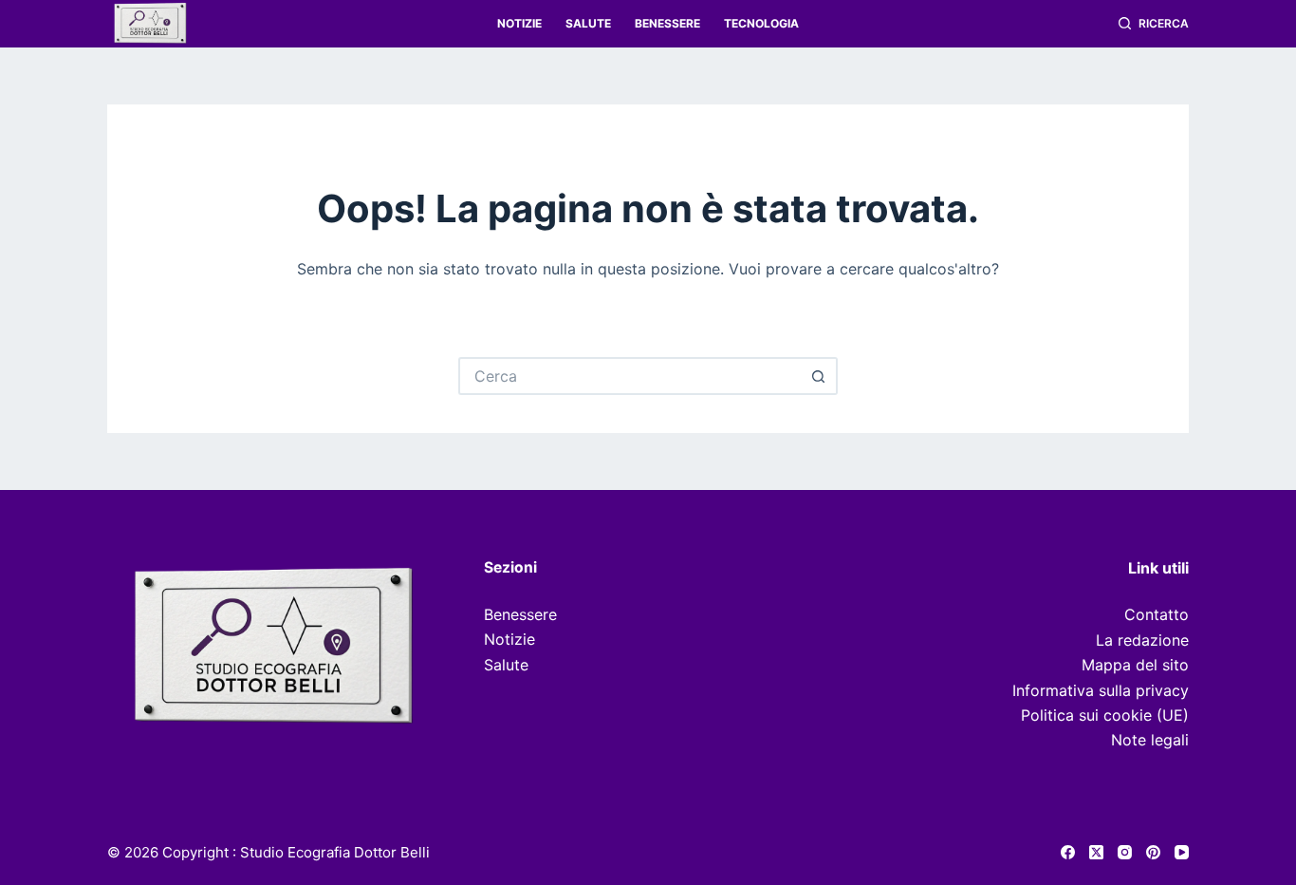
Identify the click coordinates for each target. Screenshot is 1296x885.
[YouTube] (1182, 852)
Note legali (1150, 739)
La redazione (1142, 640)
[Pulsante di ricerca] (819, 376)
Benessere (667, 23)
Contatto (1156, 614)
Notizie (519, 23)
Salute (588, 23)
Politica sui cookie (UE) (1105, 715)
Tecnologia (761, 23)
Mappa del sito (1135, 664)
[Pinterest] (1153, 852)
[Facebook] (1068, 852)
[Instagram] (1125, 852)
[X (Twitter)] (1096, 852)
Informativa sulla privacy (1100, 690)
